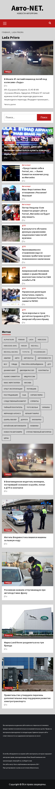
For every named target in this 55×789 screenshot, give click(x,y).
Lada (31, 339)
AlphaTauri (9, 339)
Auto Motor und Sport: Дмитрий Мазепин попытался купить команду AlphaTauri (26, 150)
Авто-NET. (27, 8)
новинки (34, 426)
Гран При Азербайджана (32, 364)
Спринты (34, 401)
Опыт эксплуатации (13, 389)
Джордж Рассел (27, 370)
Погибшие (31, 389)
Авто (17, 358)
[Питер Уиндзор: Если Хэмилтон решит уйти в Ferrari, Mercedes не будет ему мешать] (11, 212)
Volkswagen (39, 352)
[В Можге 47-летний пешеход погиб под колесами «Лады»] (27, 58)
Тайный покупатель (13, 407)
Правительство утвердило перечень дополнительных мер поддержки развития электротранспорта (27, 698)
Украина (46, 407)
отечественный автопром (38, 432)
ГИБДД (8, 72)
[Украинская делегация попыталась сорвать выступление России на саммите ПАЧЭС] (11, 297)
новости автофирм (13, 432)
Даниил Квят (10, 370)
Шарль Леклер (10, 420)
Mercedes (42, 339)
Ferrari (21, 339)
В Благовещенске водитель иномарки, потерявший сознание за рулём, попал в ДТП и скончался (24, 484)
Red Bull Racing (11, 352)
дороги (24, 420)
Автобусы (28, 358)
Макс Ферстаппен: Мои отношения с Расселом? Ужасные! (34, 192)
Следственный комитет (15, 401)
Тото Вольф (32, 407)
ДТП (24, 225)
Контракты (43, 370)
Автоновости (44, 358)
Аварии (7, 358)
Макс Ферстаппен (12, 383)
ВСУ (5, 364)
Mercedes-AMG (10, 346)
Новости (8, 635)
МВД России (29, 376)
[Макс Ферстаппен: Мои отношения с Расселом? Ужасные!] (11, 193)
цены (6, 438)
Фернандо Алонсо (12, 413)
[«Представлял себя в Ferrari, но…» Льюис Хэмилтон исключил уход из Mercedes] (11, 173)
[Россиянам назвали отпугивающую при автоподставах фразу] (27, 569)
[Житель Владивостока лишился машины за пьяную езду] (27, 516)
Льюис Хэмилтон (12, 376)
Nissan (24, 346)
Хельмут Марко (32, 413)
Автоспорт (9, 143)
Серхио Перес (36, 395)
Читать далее (10, 104)
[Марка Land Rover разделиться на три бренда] (27, 622)
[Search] (50, 23)
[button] (5, 23)
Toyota (25, 352)
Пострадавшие (11, 395)
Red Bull (35, 346)
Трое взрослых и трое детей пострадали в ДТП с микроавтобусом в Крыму (36, 316)
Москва (27, 383)
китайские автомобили (15, 426)
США (24, 395)
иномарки (36, 420)
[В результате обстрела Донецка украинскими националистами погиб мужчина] (11, 233)
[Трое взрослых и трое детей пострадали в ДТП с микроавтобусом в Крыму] (11, 316)
